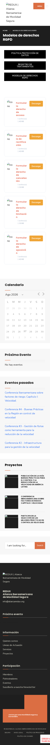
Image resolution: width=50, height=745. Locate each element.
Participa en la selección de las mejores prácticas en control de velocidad (32, 519)
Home (5, 30)
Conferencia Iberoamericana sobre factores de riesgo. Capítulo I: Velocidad (32, 499)
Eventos (7, 682)
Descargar (36, 103)
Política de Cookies (25, 736)
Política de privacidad (35, 733)
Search (40, 545)
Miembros (8, 674)
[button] (25, 77)
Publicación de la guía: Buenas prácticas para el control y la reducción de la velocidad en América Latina (33, 481)
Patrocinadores (10, 678)
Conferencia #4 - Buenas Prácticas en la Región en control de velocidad (24, 413)
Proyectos (13, 465)
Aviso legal (18, 733)
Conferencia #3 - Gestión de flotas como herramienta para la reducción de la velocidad (24, 430)
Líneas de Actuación (12, 645)
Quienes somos (10, 641)
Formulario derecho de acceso (21, 109)
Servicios (7, 649)
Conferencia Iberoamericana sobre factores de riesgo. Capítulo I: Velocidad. (24, 396)
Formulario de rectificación (21, 140)
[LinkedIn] (16, 702)
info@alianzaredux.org (13, 601)
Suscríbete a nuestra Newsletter (19, 687)
